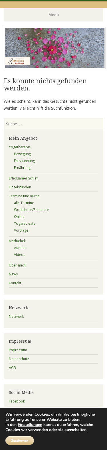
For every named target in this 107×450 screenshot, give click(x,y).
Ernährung (22, 167)
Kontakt (15, 283)
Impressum (18, 350)
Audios (19, 247)
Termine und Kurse (24, 196)
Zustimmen (19, 440)
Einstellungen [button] (30, 424)
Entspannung (24, 160)
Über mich (17, 265)
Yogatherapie (20, 147)
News (13, 274)
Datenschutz (19, 358)
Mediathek (17, 240)
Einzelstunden (20, 187)
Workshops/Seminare (31, 209)
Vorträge (21, 230)
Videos (19, 254)
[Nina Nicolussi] (55, 67)
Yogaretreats (24, 223)
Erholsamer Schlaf (23, 178)
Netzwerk (16, 316)
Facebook (17, 401)
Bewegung (22, 153)
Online (19, 216)
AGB (12, 367)
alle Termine (24, 202)
